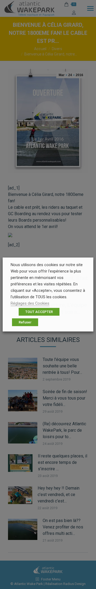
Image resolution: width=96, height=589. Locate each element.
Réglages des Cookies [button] (30, 303)
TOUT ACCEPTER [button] (39, 312)
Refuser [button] (25, 322)
